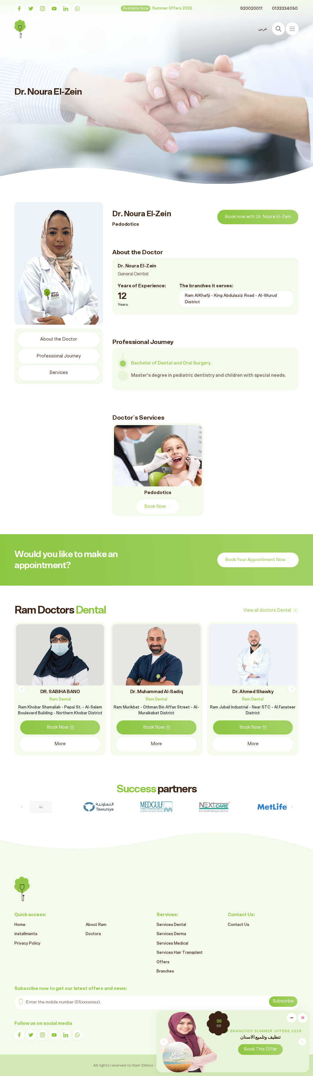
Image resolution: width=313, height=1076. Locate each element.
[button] (302, 1041)
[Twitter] (31, 8)
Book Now (155, 506)
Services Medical (172, 944)
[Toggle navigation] (292, 28)
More (60, 744)
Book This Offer (260, 1049)
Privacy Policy (27, 944)
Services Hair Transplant (179, 953)
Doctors (93, 934)
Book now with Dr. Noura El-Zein (258, 216)
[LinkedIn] (66, 8)
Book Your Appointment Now (255, 559)
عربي (262, 29)
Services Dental (171, 925)
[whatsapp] (77, 8)
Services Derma (171, 934)
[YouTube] (54, 8)
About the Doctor (58, 339)
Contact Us (238, 925)
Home (19, 925)
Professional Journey (58, 356)
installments (25, 934)
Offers (162, 962)
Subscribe (283, 1001)
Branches (165, 971)
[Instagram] (42, 8)
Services (59, 372)
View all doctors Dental (267, 610)
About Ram (96, 925)
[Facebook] (19, 8)
